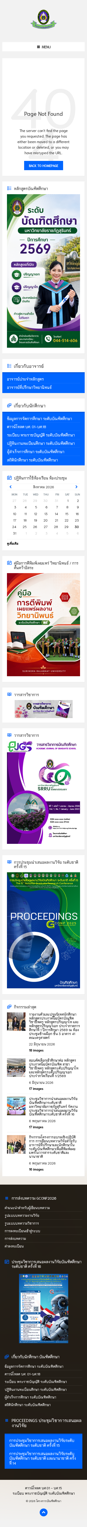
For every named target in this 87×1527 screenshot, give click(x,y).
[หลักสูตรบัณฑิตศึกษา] (43, 346)
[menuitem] (43, 379)
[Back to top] (44, 1512)
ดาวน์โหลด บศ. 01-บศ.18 (22, 1374)
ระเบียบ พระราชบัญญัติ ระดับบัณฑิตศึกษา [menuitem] (44, 1493)
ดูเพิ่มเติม (12, 543)
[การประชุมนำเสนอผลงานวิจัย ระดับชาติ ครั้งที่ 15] (43, 987)
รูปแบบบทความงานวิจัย (22, 1215)
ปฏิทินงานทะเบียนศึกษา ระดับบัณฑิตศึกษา (36, 1389)
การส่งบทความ (15, 1238)
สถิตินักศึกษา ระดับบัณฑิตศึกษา (28, 1405)
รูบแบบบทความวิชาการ (22, 1223)
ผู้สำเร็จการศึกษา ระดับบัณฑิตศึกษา (30, 1397)
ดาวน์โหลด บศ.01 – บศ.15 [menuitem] (43, 1488)
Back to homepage (43, 165)
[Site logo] (43, 32)
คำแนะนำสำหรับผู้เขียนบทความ (27, 1208)
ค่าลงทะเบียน (14, 1246)
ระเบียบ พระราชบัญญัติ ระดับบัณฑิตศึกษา (36, 1382)
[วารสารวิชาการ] (43, 709)
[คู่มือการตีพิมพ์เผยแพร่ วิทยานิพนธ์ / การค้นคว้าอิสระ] (43, 675)
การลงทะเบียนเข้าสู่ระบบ (22, 1231)
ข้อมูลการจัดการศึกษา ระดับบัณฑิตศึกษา (34, 1366)
